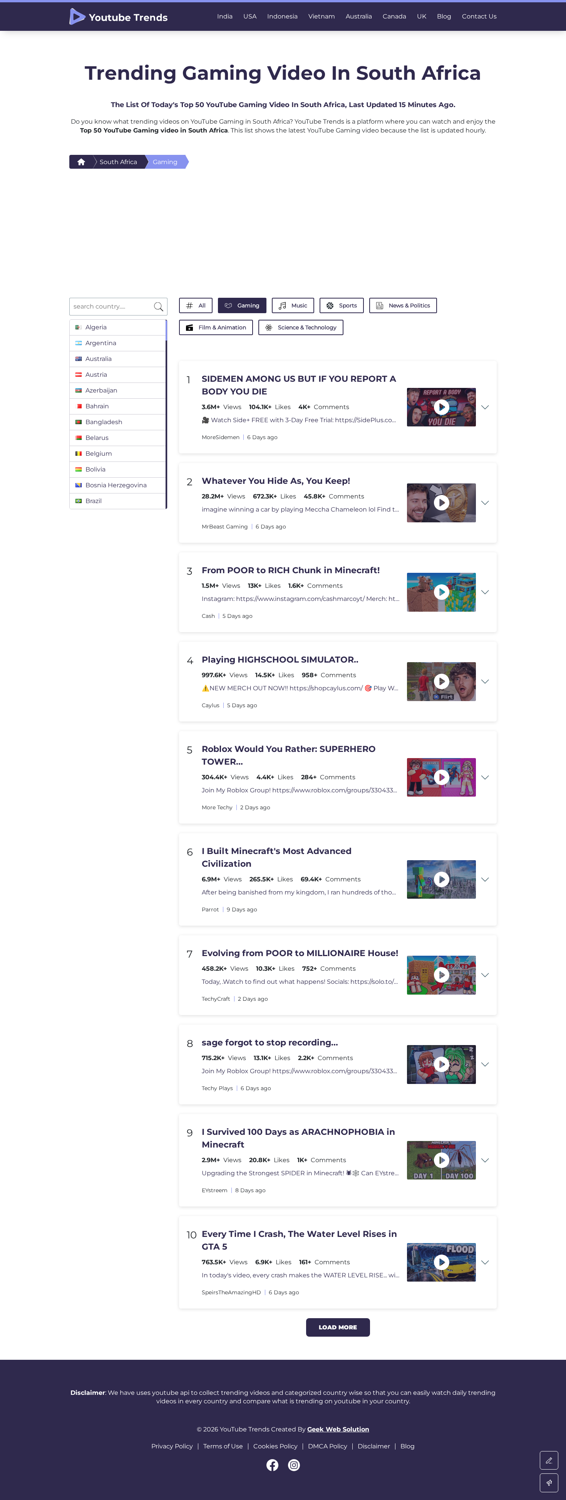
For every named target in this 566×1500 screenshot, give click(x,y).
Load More (338, 1327)
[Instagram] (294, 1465)
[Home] (81, 162)
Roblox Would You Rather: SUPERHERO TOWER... (289, 755)
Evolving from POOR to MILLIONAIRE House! (300, 953)
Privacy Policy (172, 1446)
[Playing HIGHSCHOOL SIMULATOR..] (441, 681)
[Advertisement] (283, 226)
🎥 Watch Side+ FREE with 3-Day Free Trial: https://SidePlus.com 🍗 (301, 420)
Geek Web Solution (338, 1429)
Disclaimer (374, 1446)
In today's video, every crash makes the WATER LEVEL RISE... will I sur (301, 1275)
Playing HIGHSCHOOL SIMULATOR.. (280, 659)
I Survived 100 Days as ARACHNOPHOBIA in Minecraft (298, 1138)
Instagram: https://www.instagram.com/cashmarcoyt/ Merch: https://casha (301, 598)
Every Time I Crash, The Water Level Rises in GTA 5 (299, 1240)
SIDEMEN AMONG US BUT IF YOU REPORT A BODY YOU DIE (299, 385)
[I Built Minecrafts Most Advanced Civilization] (441, 879)
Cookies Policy (275, 1446)
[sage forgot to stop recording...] (441, 1064)
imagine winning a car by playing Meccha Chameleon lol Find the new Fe (301, 509)
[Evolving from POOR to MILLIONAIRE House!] (441, 975)
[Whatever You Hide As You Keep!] (441, 502)
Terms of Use (223, 1446)
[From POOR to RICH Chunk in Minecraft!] (441, 592)
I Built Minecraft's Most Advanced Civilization (277, 857)
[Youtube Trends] (118, 16)
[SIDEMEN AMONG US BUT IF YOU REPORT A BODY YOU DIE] (441, 407)
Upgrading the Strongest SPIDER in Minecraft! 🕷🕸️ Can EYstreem (301, 1173)
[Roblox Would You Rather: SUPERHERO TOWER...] (441, 777)
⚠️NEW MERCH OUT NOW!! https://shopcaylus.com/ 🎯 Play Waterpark (301, 688)
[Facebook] (272, 1465)
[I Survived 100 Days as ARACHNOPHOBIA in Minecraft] (441, 1160)
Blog (407, 1446)
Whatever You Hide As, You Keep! (276, 481)
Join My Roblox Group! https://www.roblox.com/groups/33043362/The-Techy (301, 790)
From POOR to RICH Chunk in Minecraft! (291, 570)
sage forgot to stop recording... (270, 1042)
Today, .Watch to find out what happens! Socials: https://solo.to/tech (301, 981)
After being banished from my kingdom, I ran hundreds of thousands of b (301, 892)
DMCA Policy (327, 1446)
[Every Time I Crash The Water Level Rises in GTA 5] (441, 1262)
